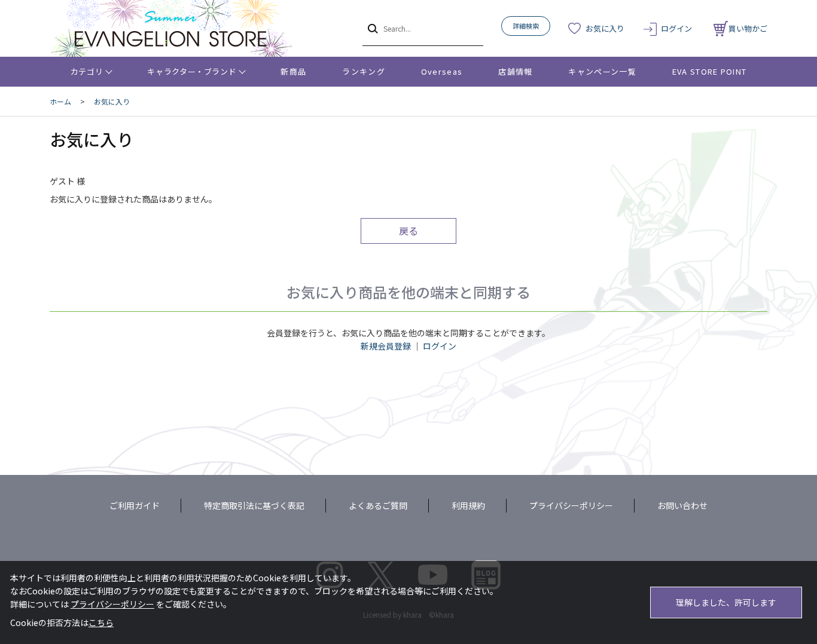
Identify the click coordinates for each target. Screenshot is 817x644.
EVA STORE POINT (709, 71)
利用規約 (468, 505)
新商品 (293, 71)
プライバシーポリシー (571, 505)
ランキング (363, 71)
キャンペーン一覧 (602, 71)
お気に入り (605, 28)
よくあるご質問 (378, 505)
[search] (371, 28)
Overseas (441, 71)
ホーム (60, 101)
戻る (408, 230)
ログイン (676, 28)
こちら (101, 622)
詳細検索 (526, 25)
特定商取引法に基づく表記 (254, 505)
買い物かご (747, 28)
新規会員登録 (386, 346)
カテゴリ (87, 71)
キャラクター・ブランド (191, 71)
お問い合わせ (682, 505)
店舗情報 (515, 71)
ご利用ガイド (134, 505)
